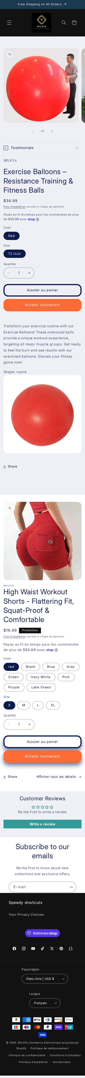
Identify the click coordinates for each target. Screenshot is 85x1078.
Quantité (9, 264)
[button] (9, 23)
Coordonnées (62, 1062)
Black (30, 667)
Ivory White (41, 677)
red (11, 667)
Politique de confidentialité (27, 1055)
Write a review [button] (43, 824)
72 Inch (14, 254)
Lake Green (41, 687)
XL (53, 705)
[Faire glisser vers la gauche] (32, 131)
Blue (51, 667)
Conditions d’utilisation (65, 1055)
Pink (66, 677)
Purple (14, 687)
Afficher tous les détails (56, 777)
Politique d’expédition (33, 1062)
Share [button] (12, 466)
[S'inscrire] (71, 887)
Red (11, 236)
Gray (71, 667)
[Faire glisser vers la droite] (52, 131)
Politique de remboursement (50, 1048)
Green (13, 677)
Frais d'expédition (14, 206)
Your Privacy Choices (26, 915)
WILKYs (23, 1042)
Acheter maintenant (42, 305)
